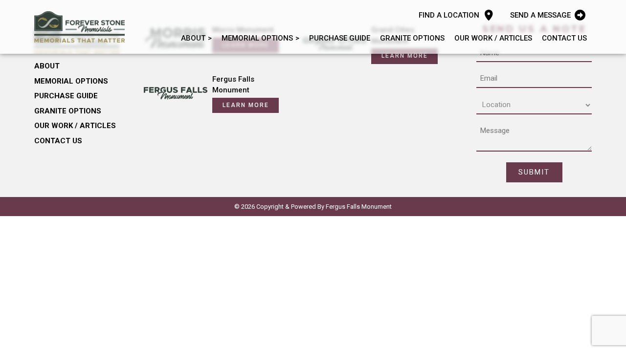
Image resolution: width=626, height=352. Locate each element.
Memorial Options (257, 38)
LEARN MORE (404, 55)
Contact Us (564, 38)
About (193, 38)
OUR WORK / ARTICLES (493, 38)
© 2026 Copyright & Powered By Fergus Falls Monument (313, 206)
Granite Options (412, 38)
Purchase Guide (339, 38)
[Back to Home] (79, 27)
